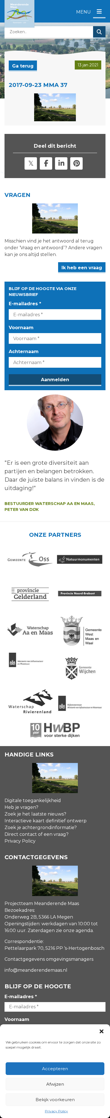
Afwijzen (55, 1084)
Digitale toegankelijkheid (33, 800)
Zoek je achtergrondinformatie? (41, 827)
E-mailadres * (25, 303)
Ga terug (23, 66)
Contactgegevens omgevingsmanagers (49, 959)
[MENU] (99, 12)
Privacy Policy (56, 1111)
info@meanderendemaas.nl (36, 970)
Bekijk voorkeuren (55, 1099)
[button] (101, 1031)
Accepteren (55, 1068)
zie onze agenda (74, 930)
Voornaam (21, 327)
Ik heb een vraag (81, 267)
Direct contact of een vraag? (37, 834)
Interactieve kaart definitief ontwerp (46, 820)
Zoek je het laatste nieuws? (35, 814)
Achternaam (24, 351)
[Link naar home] (19, 14)
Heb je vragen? (21, 807)
